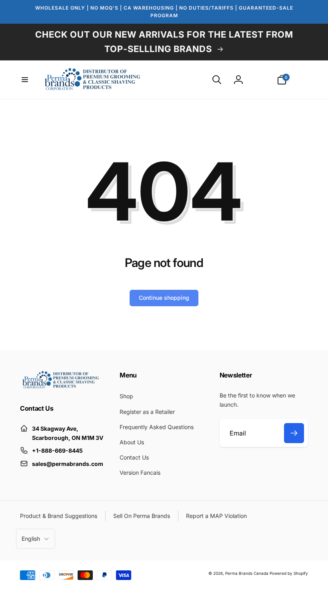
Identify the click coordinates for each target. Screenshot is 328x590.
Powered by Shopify (289, 573)
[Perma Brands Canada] (60, 387)
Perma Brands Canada (246, 573)
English (31, 538)
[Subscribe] (294, 433)
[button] (25, 79)
